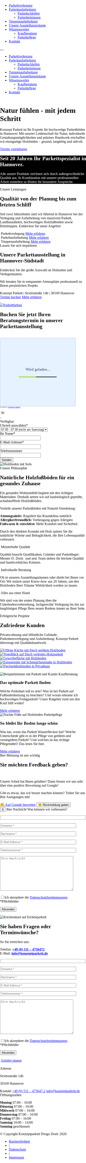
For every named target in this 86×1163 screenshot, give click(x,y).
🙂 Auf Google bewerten (18, 805)
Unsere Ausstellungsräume (27, 25)
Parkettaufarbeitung (22, 9)
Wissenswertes (19, 29)
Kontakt (14, 41)
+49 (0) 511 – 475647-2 (28, 1091)
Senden (6, 460)
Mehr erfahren (35, 233)
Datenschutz (17, 1149)
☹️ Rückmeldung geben (53, 805)
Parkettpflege (27, 37)
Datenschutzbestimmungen (48, 897)
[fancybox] (0, 301)
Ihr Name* (7, 433)
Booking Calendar (14, 407)
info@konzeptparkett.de (63, 1091)
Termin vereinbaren (13, 149)
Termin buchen (10, 297)
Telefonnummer (11, 451)
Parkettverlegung (20, 5)
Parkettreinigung (29, 17)
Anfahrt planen (11, 1060)
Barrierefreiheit (19, 1141)
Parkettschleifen (29, 13)
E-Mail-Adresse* (12, 442)
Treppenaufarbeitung (23, 21)
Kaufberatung (27, 33)
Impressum (16, 1157)
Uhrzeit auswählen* (14, 425)
